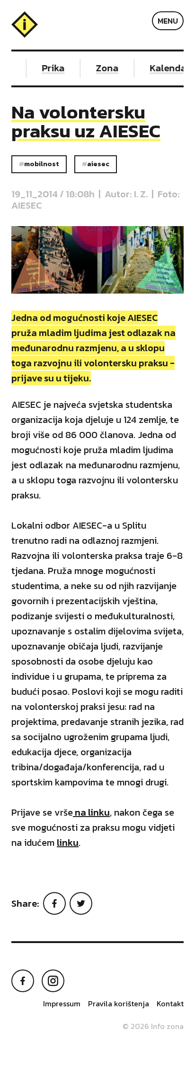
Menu (168, 20)
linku (68, 842)
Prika (50, 68)
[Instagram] (53, 980)
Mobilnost (41, 164)
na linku (91, 812)
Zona (104, 68)
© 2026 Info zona (153, 1026)
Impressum (61, 1003)
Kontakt (170, 1003)
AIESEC (98, 164)
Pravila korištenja (118, 1003)
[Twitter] (81, 903)
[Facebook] (54, 903)
